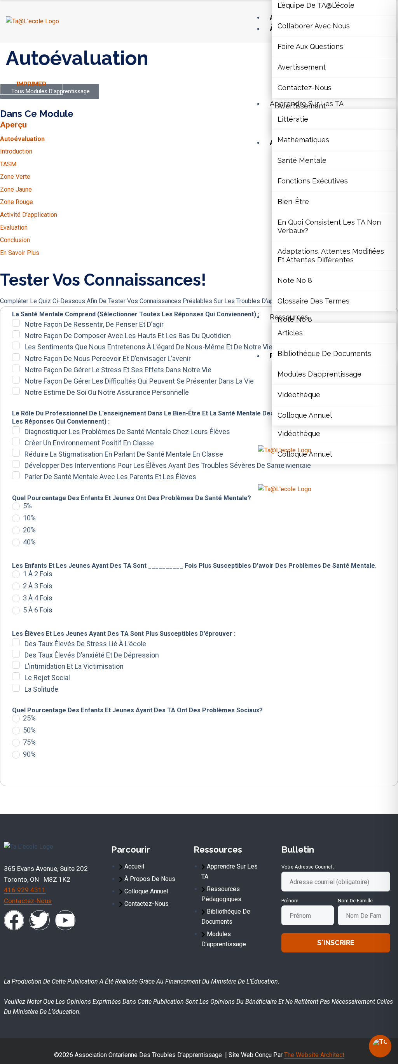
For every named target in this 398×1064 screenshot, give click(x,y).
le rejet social (47, 677)
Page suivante (138, 798)
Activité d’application (28, 214)
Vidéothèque (299, 395)
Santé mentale (302, 160)
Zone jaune (16, 189)
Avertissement (302, 67)
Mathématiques (303, 140)
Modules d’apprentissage (319, 374)
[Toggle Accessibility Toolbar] (380, 1046)
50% (29, 730)
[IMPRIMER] (4, 86)
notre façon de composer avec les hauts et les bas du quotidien (127, 335)
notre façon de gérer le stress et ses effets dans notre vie (117, 370)
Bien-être (293, 201)
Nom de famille (355, 901)
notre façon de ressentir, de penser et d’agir (94, 324)
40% (29, 542)
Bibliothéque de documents (324, 353)
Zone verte (15, 176)
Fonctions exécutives (313, 181)
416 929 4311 (25, 890)
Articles (290, 333)
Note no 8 (295, 280)
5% (27, 506)
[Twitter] (40, 920)
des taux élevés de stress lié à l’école (85, 644)
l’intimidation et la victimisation (74, 666)
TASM (8, 164)
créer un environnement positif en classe (89, 443)
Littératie (293, 119)
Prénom (289, 901)
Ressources (289, 317)
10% (29, 518)
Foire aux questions (310, 46)
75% (29, 742)
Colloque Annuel (305, 415)
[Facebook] (14, 920)
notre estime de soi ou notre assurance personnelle (106, 392)
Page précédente (48, 798)
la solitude (41, 689)
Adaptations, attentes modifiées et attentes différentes (331, 255)
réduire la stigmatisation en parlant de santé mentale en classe (123, 454)
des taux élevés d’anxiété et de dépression (91, 655)
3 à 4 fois (37, 598)
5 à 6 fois (37, 610)
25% (29, 718)
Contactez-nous (305, 88)
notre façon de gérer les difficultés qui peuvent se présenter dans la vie (139, 381)
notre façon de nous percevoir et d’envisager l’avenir (107, 358)
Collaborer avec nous (314, 26)
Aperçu (13, 124)
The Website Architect (314, 1055)
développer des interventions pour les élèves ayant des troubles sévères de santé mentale (167, 465)
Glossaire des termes (313, 301)
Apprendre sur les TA (307, 103)
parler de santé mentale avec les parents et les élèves (110, 477)
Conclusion (15, 240)
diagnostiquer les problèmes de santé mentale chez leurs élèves (127, 431)
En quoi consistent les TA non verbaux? (329, 226)
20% (29, 530)
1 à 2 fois (37, 574)
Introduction (16, 151)
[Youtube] (65, 920)
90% (29, 754)
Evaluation (14, 227)
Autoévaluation (22, 139)
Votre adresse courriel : (307, 867)
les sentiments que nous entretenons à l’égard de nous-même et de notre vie (148, 347)
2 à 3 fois (37, 586)
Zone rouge (16, 202)
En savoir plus (19, 252)
